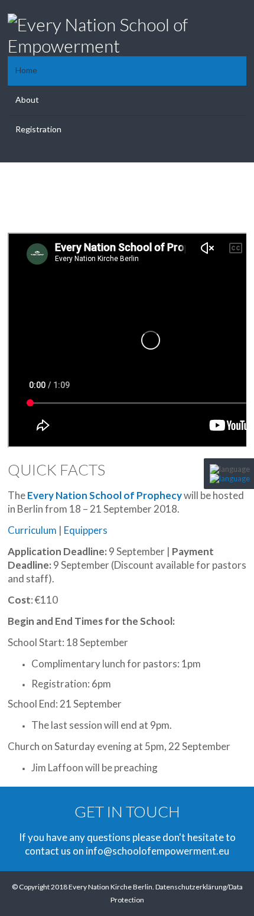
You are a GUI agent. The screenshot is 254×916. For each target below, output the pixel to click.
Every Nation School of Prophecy (104, 495)
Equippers (86, 530)
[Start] (230, 478)
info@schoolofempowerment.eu (157, 851)
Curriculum (32, 530)
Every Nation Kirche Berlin (110, 886)
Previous (19, 195)
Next (234, 195)
